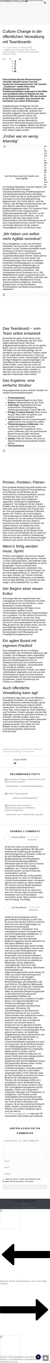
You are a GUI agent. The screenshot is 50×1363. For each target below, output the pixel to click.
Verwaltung (16, 751)
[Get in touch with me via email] (15, 763)
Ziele (14, 54)
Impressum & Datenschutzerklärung (25, 1207)
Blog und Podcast (14, 1)
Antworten (32, 839)
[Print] (21, 59)
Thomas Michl (18, 837)
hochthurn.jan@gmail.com (17, 1114)
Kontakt (25, 1)
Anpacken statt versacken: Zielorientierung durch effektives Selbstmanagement (26, 815)
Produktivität (33, 52)
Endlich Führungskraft (25, 798)
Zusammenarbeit (27, 751)
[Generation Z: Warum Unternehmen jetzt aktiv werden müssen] (25, 780)
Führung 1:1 (17, 0)
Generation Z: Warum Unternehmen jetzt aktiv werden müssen (26, 786)
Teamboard (7, 751)
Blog (27, 50)
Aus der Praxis (18, 50)
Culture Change (26, 749)
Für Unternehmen (29, 0)
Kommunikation (9, 52)
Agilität (8, 50)
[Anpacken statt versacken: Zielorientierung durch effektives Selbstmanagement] (25, 807)
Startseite (25, 1204)
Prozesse (7, 54)
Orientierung (22, 52)
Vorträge (39, 0)
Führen (33, 50)
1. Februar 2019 (25, 47)
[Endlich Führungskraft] (25, 793)
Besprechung (14, 749)
